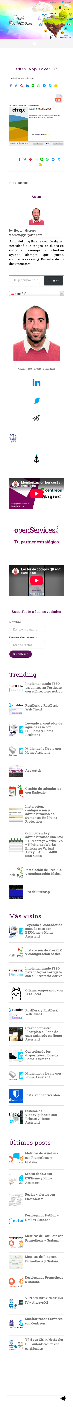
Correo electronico (22, 637)
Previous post (19, 183)
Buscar (53, 281)
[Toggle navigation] (34, 43)
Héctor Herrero (25, 230)
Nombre (15, 622)
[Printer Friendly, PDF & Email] (59, 99)
